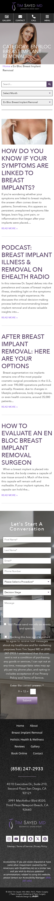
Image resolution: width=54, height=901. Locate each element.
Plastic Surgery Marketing (20, 894)
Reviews (20, 746)
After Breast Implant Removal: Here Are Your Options (26, 351)
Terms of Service (24, 846)
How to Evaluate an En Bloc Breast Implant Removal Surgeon (27, 444)
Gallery (35, 746)
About (34, 725)
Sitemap (11, 846)
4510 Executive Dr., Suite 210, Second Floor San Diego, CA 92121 (27, 788)
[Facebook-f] (23, 839)
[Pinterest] (45, 839)
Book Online (19, 753)
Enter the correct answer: (27, 685)
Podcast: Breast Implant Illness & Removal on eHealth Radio (27, 262)
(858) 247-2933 (27, 769)
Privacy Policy (40, 846)
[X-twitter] (38, 839)
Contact (38, 753)
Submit (27, 700)
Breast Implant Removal (27, 732)
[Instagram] (9, 839)
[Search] (49, 84)
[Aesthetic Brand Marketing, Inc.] (35, 896)
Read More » (10, 228)
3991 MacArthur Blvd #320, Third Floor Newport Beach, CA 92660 (27, 805)
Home (6, 66)
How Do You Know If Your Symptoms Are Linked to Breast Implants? (25, 169)
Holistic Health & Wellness (27, 739)
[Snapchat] (31, 839)
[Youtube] (16, 839)
